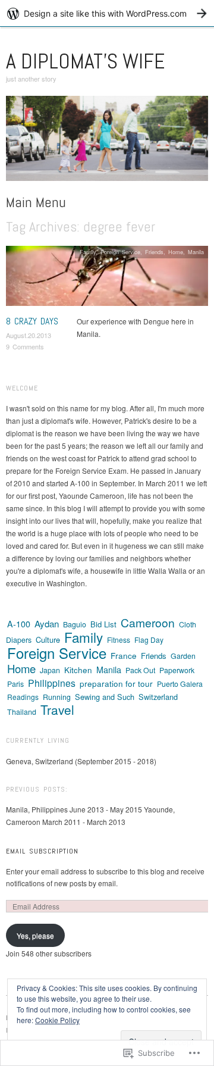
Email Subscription (42, 851)
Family (88, 252)
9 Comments (25, 346)
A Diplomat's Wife (85, 61)
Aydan (46, 623)
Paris (15, 684)
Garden (183, 656)
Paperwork (176, 670)
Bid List (103, 624)
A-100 (18, 624)
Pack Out (140, 670)
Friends (154, 252)
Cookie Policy (57, 1020)
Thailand (21, 712)
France (124, 655)
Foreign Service (120, 252)
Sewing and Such (104, 696)
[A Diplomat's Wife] (107, 142)
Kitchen (78, 670)
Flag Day (148, 639)
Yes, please (35, 935)
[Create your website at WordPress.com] (107, 13)
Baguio (74, 624)
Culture (48, 639)
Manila (196, 252)
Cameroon (148, 622)
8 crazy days (32, 321)
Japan (50, 670)
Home (175, 252)
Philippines (51, 683)
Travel (57, 709)
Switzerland (158, 696)
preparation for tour (116, 683)
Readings (23, 697)
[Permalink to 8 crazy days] (107, 279)
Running (57, 697)
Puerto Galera (180, 684)
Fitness (118, 639)
